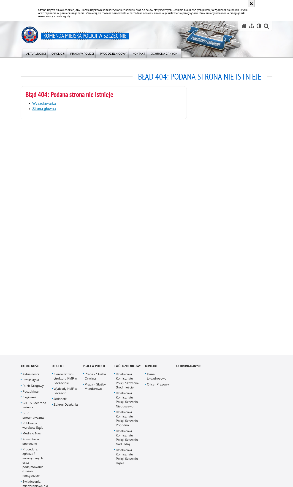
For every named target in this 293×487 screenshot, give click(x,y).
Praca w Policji (94, 367)
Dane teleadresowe (156, 378)
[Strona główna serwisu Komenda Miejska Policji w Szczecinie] (244, 26)
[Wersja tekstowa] (259, 26)
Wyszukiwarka (44, 103)
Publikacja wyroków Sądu (32, 427)
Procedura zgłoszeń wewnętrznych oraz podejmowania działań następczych (32, 464)
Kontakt (151, 367)
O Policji (58, 367)
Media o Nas (31, 435)
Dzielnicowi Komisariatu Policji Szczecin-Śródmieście (127, 382)
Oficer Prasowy (158, 386)
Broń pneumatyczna (33, 417)
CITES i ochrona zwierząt (34, 407)
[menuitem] (36, 53)
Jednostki (60, 400)
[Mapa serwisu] (251, 26)
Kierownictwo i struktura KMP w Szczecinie (65, 380)
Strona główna (44, 109)
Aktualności (30, 367)
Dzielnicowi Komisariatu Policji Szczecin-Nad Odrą (127, 439)
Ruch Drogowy (33, 387)
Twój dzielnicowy (127, 367)
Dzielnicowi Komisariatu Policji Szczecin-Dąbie (127, 458)
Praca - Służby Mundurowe (95, 388)
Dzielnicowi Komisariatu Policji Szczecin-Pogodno (127, 420)
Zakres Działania (66, 406)
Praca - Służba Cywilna (95, 378)
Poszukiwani (31, 393)
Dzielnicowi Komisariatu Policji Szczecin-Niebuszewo (127, 401)
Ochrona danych (188, 367)
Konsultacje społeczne (30, 443)
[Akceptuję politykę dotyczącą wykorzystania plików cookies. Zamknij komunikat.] (251, 3)
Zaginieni (29, 399)
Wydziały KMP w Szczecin (65, 393)
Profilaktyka (30, 381)
